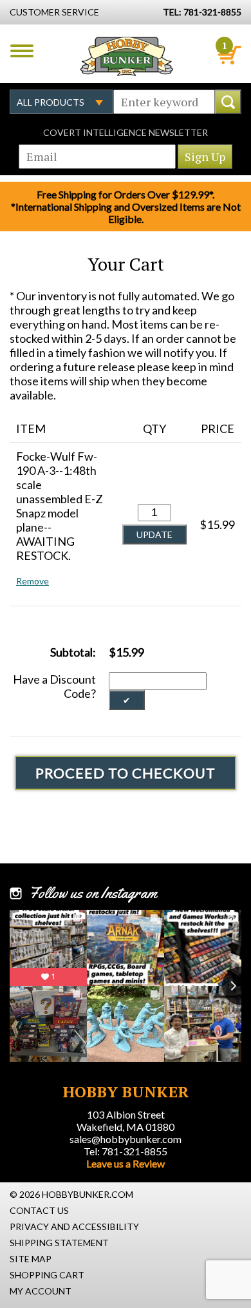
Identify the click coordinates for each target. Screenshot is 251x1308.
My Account (40, 1290)
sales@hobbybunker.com (125, 1139)
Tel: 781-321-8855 (125, 1151)
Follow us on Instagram (93, 893)
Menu (22, 51)
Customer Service (54, 11)
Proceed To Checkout (125, 773)
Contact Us (39, 1210)
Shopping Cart (47, 1274)
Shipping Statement (59, 1242)
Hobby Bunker (126, 56)
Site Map (30, 1258)
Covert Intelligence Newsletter (125, 132)
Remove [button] (32, 580)
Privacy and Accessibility (74, 1226)
